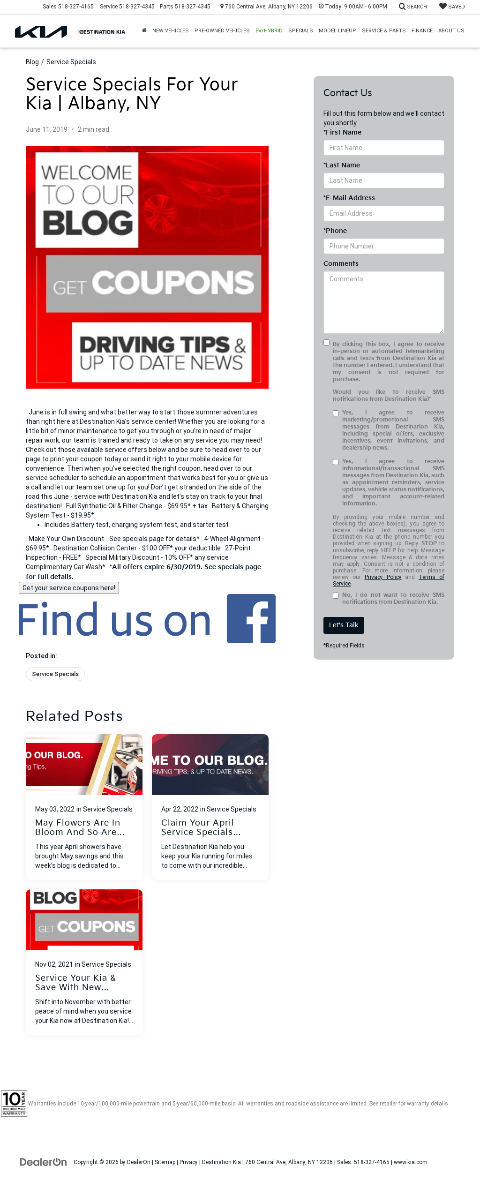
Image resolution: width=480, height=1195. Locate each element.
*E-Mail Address (349, 198)
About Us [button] (451, 31)
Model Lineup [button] (337, 31)
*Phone (335, 231)
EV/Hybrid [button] (269, 31)
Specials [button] (300, 31)
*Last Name (341, 165)
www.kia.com (411, 1162)
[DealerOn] (44, 1161)
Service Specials (71, 62)
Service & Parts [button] (384, 31)
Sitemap (165, 1162)
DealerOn (138, 1162)
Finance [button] (422, 31)
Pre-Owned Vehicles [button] (222, 31)
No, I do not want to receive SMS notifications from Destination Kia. (393, 599)
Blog (32, 62)
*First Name (342, 132)
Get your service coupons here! (68, 588)
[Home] (144, 31)
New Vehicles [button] (170, 31)
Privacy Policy (383, 577)
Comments (341, 264)
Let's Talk (344, 625)
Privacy (189, 1162)
